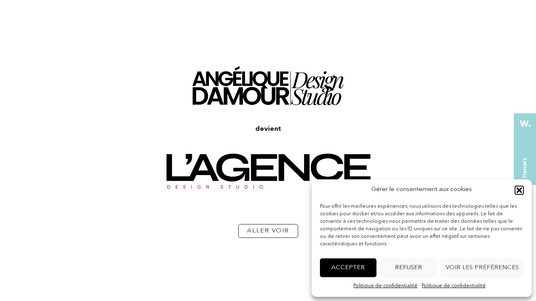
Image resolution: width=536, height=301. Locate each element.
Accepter (348, 268)
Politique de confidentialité (385, 285)
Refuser (408, 268)
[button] (519, 190)
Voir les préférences (482, 268)
